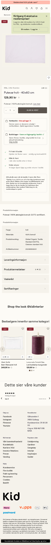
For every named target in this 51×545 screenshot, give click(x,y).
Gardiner (31, 444)
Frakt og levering (10, 474)
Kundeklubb (8, 444)
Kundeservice (9, 467)
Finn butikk (7, 470)
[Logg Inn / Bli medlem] (31, 8)
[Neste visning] (48, 349)
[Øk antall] (14, 110)
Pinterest (7, 423)
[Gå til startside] (6, 8)
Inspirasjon (32, 454)
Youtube (6, 426)
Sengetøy (31, 448)
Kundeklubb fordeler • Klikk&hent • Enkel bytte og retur (26, 541)
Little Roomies (13, 88)
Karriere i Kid (8, 448)
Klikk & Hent (32, 110)
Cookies (6, 480)
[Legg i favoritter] (49, 78)
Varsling (6, 457)
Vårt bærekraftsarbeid (12, 441)
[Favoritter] (36, 8)
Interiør (30, 451)
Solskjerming (32, 441)
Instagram (7, 419)
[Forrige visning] (2, 349)
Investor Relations (10, 451)
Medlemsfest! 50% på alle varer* (25, 2)
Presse (6, 454)
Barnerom (7, 15)
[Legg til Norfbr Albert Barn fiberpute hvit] (22, 356)
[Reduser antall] (6, 110)
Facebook (7, 416)
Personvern (8, 476)
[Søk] (26, 8)
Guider (30, 457)
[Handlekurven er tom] (41, 8)
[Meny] (46, 8)
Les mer (36, 104)
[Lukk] (46, 16)
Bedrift (6, 483)
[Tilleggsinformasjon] (18, 98)
